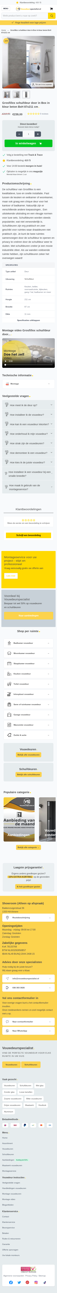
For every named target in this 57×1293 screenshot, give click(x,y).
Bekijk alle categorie (28, 847)
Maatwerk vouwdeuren (12, 1165)
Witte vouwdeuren (34, 1099)
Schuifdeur (29, 279)
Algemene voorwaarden (13, 1276)
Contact (5, 1216)
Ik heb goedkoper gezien (28, 886)
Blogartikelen (8, 1205)
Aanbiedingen (15, 1160)
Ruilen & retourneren (11, 1239)
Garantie (6, 1244)
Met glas (39, 1085)
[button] (34, 114)
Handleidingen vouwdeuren (14, 1188)
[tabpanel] (28, 68)
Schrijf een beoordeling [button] (28, 535)
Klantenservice (8, 1222)
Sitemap (42, 1276)
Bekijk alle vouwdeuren (29, 755)
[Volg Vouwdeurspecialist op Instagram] (36, 1283)
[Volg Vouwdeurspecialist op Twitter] (19, 1283)
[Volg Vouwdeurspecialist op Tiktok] (45, 1283)
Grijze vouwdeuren (12, 1105)
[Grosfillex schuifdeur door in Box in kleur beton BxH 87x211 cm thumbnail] (6, 94)
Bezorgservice (8, 1228)
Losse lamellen (25, 1092)
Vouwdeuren (9, 1085)
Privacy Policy (31, 1276)
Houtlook (42, 1105)
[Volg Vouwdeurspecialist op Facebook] (11, 1283)
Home (3, 30)
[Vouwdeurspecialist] (28, 9)
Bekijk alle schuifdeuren (28, 774)
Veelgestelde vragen (11, 1183)
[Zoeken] (51, 16)
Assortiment (7, 1143)
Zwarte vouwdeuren (12, 1099)
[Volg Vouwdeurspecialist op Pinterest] (27, 1283)
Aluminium (8, 1112)
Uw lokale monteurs (11, 1255)
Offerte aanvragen (10, 1250)
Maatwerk (29, 1105)
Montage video (8, 1199)
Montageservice (9, 1171)
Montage (15, 384)
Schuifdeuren (25, 1085)
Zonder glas (9, 1092)
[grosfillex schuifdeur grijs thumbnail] (16, 94)
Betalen (5, 1233)
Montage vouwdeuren (11, 1194)
